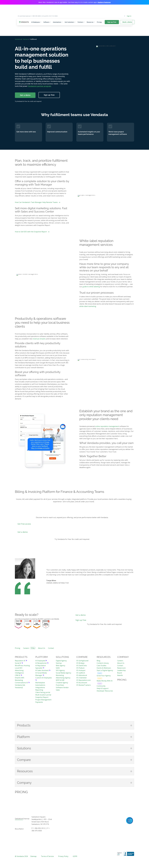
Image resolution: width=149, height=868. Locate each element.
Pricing (100, 22)
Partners (80, 22)
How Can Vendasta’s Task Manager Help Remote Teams (36, 202)
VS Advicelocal (81, 675)
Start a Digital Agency (105, 670)
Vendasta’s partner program (39, 86)
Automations (57, 22)
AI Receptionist (41, 663)
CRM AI (18, 675)
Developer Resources (105, 691)
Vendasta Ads (20, 685)
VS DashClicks (81, 665)
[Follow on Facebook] (112, 814)
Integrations (40, 687)
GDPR (75, 856)
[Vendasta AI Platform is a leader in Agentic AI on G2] (36, 624)
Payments (39, 702)
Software (46, 22)
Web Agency (60, 665)
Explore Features (104, 2)
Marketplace (40, 682)
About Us (41, 648)
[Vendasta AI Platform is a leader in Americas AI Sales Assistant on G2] (18, 624)
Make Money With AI (105, 681)
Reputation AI (20, 661)
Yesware (18, 687)
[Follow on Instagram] (116, 814)
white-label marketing (87, 306)
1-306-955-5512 (39, 828)
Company (121, 16)
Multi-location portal (43, 695)
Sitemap (33, 856)
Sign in (129, 16)
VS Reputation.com (83, 680)
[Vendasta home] (24, 22)
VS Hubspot (80, 670)
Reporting (39, 690)
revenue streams (39, 339)
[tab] (19, 819)
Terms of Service (47, 856)
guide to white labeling (91, 286)
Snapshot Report (41, 697)
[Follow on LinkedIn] (124, 814)
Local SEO (18, 668)
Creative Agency (62, 682)
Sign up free (111, 22)
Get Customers (69, 22)
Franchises (60, 685)
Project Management (43, 700)
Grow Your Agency (104, 675)
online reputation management (107, 426)
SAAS (58, 668)
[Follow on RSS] (132, 814)
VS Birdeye (80, 663)
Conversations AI (21, 682)
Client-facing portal (42, 692)
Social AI (18, 663)
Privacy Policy (63, 856)
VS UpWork (80, 673)
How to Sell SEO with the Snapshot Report (31, 232)
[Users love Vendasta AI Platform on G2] (45, 624)
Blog (98, 661)
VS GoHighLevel (82, 661)
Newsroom (121, 668)
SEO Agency (60, 670)
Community (101, 686)
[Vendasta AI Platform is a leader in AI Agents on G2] (27, 624)
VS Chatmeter (81, 678)
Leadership (121, 670)
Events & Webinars (104, 668)
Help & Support (102, 688)
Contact (51, 648)
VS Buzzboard (81, 682)
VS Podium (80, 668)
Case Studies (101, 665)
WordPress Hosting (22, 665)
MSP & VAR (60, 680)
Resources (90, 22)
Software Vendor (62, 687)
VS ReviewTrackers (83, 685)
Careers (26, 648)
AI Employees (35, 22)
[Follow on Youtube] (128, 814)
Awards (120, 675)
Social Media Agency (63, 673)
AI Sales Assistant (42, 670)
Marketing (60, 675)
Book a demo (127, 22)
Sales (58, 690)
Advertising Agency (63, 678)
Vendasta (18, 39)
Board (119, 673)
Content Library (103, 663)
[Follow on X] (120, 814)
